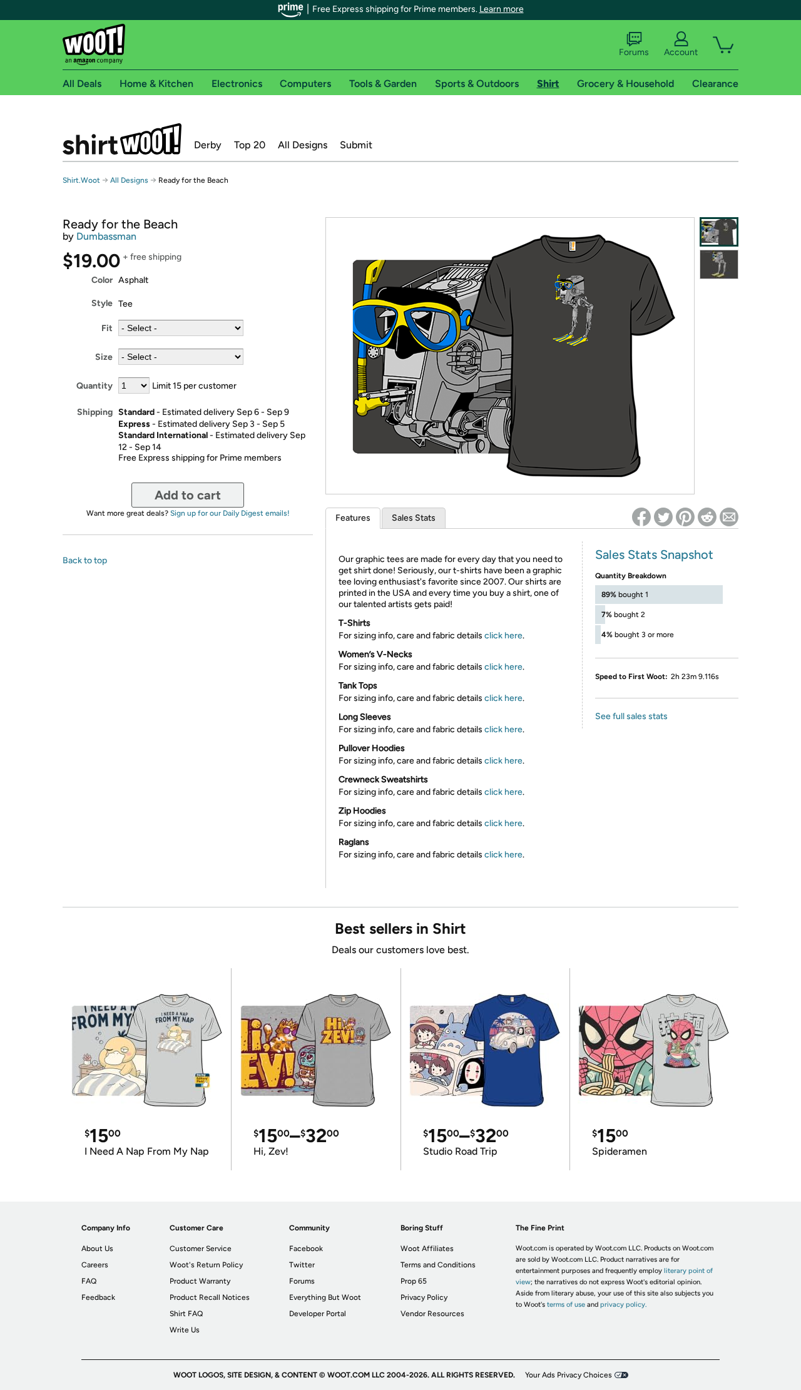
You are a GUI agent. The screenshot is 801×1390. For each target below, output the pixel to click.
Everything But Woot (325, 1297)
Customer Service (201, 1248)
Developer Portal (317, 1313)
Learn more (501, 9)
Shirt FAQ (186, 1313)
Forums (634, 52)
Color (102, 280)
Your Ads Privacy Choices (568, 1375)
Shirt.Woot (122, 139)
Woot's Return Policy (206, 1264)
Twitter (302, 1264)
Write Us (185, 1330)
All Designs (302, 145)
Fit (107, 328)
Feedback (98, 1297)
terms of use (566, 1305)
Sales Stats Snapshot (654, 554)
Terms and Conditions (438, 1264)
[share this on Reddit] (707, 517)
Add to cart (188, 495)
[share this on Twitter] (663, 517)
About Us (97, 1248)
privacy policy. (623, 1305)
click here (503, 635)
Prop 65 (413, 1281)
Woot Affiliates (427, 1248)
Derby (208, 145)
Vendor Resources (432, 1313)
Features (352, 518)
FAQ (88, 1281)
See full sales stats (631, 716)
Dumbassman (106, 236)
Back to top (85, 560)
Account (681, 52)
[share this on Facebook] (641, 517)
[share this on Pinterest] (685, 517)
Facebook (306, 1248)
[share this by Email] (729, 517)
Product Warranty (200, 1281)
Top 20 (249, 145)
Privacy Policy (423, 1297)
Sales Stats (414, 518)
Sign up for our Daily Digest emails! (230, 513)
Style (102, 303)
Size (104, 357)
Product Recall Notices (210, 1297)
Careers (94, 1264)
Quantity (94, 386)
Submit (356, 145)
